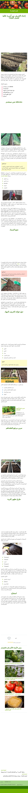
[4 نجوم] (11, 642)
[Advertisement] (14, 35)
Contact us (7, 781)
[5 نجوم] (12, 642)
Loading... (3, 368)
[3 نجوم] (10, 642)
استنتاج (4, 96)
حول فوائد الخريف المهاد (9, 90)
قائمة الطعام (14, 11)
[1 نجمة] (8, 642)
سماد (18, 263)
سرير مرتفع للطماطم (8, 92)
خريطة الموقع (20, 784)
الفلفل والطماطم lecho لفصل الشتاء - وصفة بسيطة (15, 776)
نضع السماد (5, 88)
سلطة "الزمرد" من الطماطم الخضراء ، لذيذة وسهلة (12, 772)
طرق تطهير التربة (7, 94)
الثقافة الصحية (4, 176)
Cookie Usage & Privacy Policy (7, 784)
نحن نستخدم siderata (8, 86)
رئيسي (1, 781)
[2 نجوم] (9, 642)
